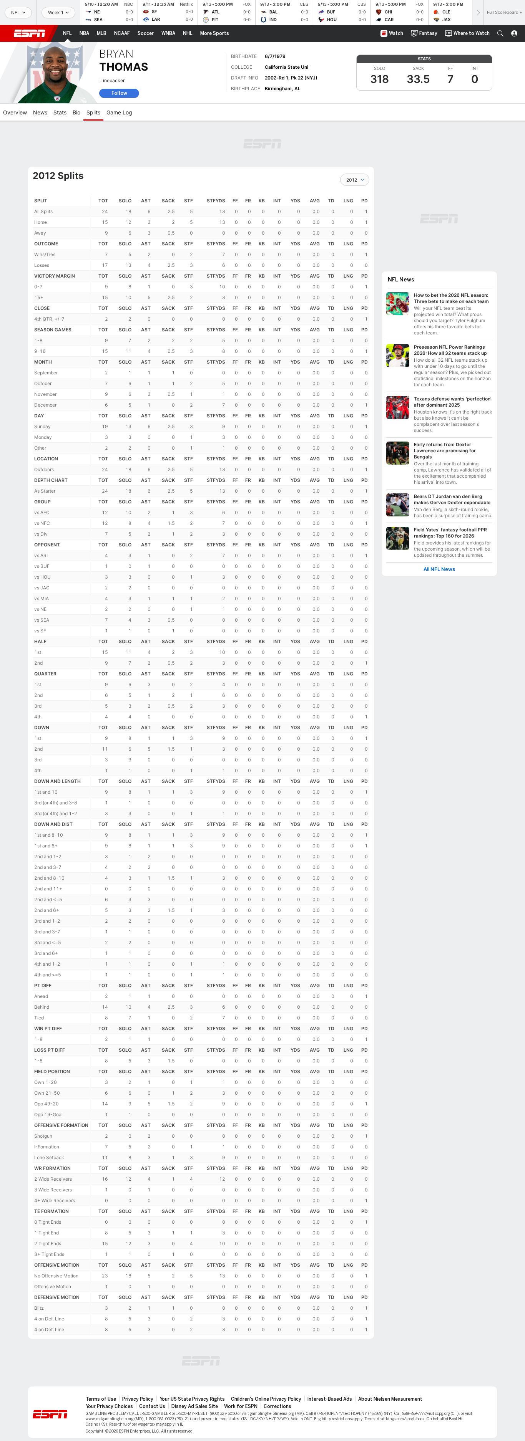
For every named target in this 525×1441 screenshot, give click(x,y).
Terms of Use (101, 1399)
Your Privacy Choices (109, 1406)
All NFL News (439, 569)
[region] (229, 765)
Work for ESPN (241, 1406)
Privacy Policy (137, 1399)
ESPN (29, 33)
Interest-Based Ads (329, 1399)
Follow (119, 93)
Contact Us (152, 1406)
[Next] (477, 12)
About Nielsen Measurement (390, 1399)
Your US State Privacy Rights (192, 1399)
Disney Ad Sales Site (194, 1406)
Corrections (277, 1406)
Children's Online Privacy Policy (266, 1399)
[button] (500, 33)
